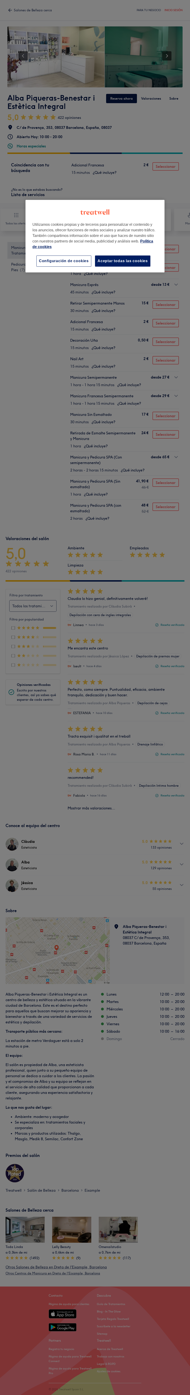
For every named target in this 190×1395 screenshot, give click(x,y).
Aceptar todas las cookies (123, 261)
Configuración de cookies (64, 261)
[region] (95, 236)
